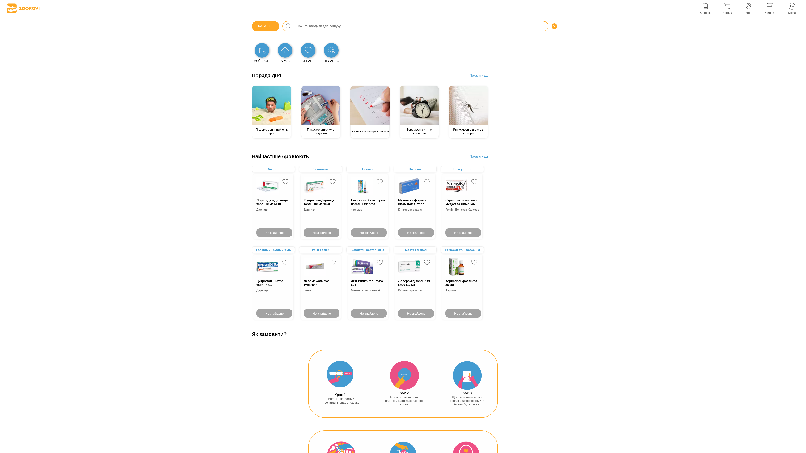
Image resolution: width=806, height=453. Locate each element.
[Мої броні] (262, 50)
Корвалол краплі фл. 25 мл (461, 282)
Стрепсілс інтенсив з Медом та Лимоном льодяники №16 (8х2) (461, 202)
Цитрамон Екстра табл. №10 (269, 282)
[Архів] (285, 50)
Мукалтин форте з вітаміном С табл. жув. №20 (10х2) (412, 202)
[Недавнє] (331, 50)
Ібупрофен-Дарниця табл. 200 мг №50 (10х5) (319, 202)
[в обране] (285, 181)
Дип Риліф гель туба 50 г (367, 282)
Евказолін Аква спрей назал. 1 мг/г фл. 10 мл (368, 202)
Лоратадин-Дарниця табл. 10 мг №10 (272, 202)
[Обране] (308, 50)
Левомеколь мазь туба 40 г (317, 282)
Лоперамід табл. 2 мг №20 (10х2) (414, 282)
